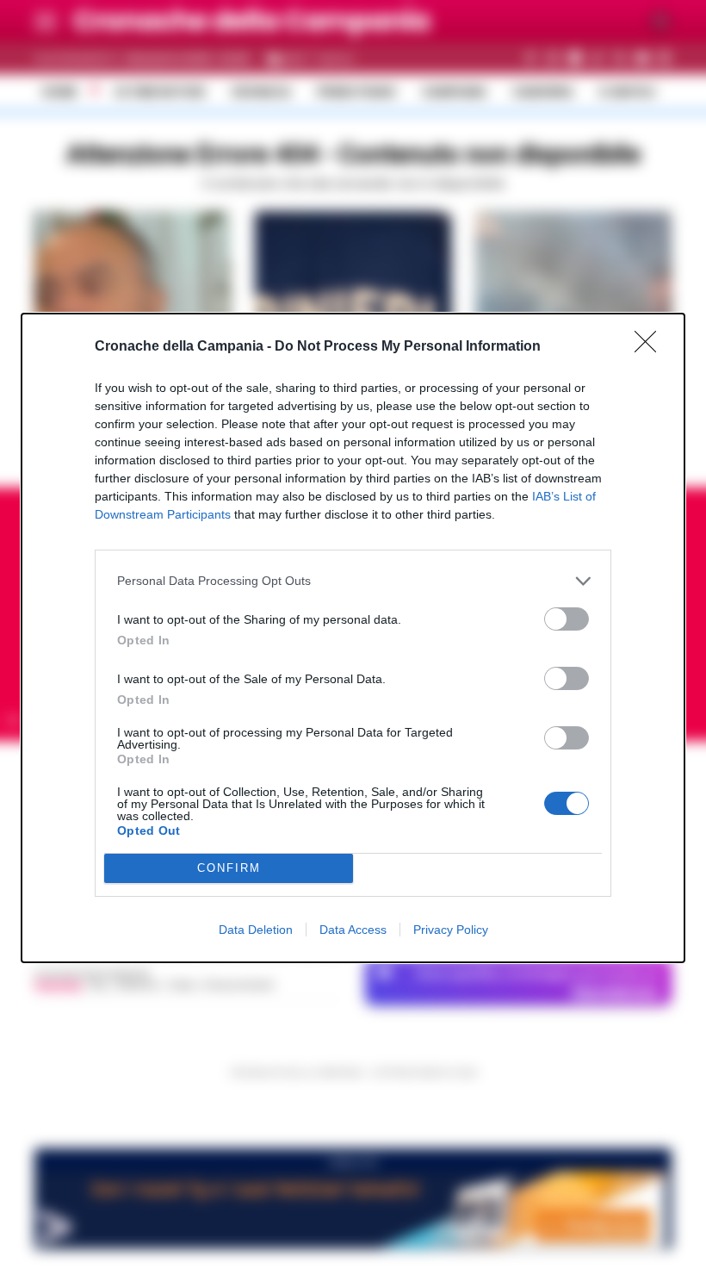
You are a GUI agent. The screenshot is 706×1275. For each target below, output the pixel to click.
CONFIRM (229, 867)
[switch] (566, 619)
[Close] (651, 347)
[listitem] (353, 581)
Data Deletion (256, 929)
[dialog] (353, 638)
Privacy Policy (450, 929)
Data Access (353, 929)
